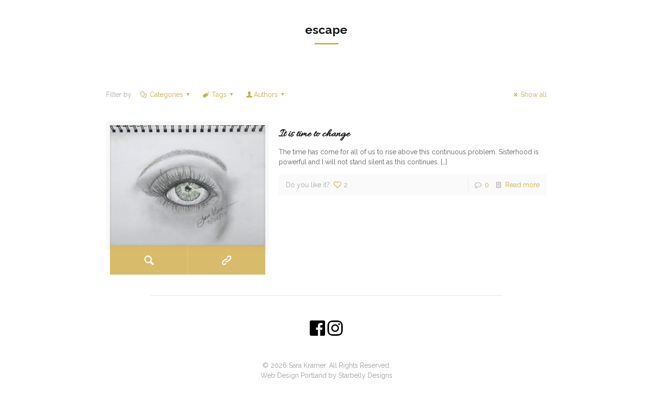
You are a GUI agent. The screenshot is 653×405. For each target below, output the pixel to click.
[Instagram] (333, 390)
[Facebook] (320, 390)
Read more (522, 185)
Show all (534, 94)
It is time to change (314, 134)
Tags (219, 94)
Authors (266, 94)
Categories (166, 94)
